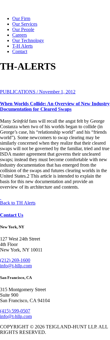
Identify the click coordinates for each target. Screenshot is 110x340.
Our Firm (21, 18)
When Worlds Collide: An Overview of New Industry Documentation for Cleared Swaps (55, 106)
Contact (19, 51)
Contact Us (11, 215)
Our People (23, 29)
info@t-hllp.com (16, 265)
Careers (19, 35)
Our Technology (28, 40)
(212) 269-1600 (15, 260)
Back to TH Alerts (17, 202)
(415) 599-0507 (15, 310)
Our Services (24, 24)
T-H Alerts (22, 46)
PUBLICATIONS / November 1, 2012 (37, 91)
